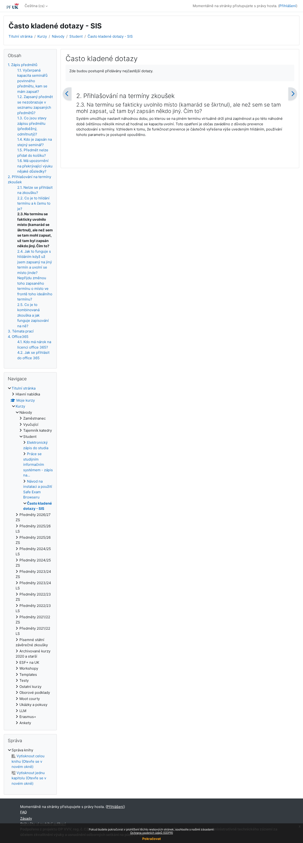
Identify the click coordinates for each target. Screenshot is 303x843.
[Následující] (292, 94)
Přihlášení (287, 6)
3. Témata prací (21, 331)
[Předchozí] (67, 94)
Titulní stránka (20, 36)
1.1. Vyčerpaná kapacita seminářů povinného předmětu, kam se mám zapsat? (32, 81)
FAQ (23, 812)
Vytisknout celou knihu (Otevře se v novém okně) (28, 761)
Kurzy (42, 36)
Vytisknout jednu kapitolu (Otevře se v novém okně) (29, 778)
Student (76, 36)
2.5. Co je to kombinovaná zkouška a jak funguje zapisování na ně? (33, 315)
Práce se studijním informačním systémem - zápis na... (38, 464)
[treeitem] (30, 556)
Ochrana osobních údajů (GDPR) (151, 832)
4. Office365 (18, 336)
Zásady (26, 818)
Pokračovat (151, 839)
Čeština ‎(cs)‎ (35, 6)
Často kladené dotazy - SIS (110, 36)
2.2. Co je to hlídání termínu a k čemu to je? (33, 203)
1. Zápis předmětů (22, 65)
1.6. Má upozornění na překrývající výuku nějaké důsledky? (35, 166)
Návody (58, 36)
